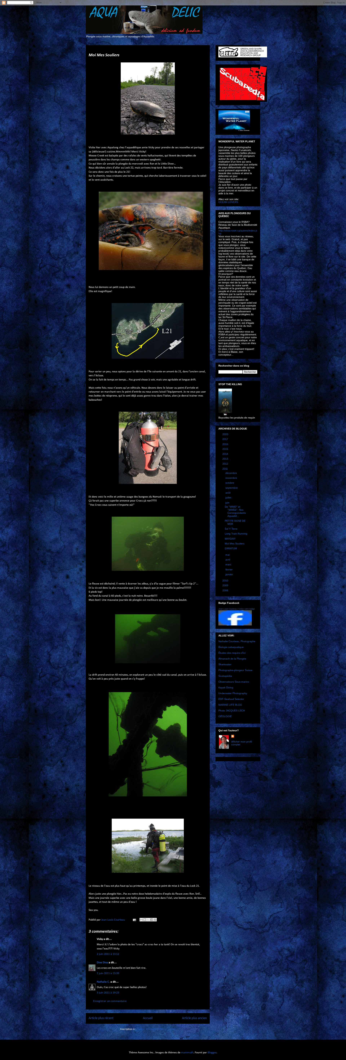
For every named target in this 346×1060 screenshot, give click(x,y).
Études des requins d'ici (231, 652)
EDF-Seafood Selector (231, 699)
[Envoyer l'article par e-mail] (134, 919)
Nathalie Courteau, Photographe (236, 641)
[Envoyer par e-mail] (141, 919)
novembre (231, 477)
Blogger (212, 1052)
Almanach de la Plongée (232, 658)
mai (227, 554)
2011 (225, 468)
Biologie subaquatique (231, 647)
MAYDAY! (230, 538)
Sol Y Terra (231, 528)
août (228, 492)
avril (228, 559)
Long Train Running (236, 533)
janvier (229, 574)
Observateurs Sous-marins (233, 681)
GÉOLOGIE (225, 716)
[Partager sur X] (148, 919)
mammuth (187, 1052)
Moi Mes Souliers (234, 543)
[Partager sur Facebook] (151, 919)
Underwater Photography (232, 693)
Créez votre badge (246, 609)
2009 (225, 585)
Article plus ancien (194, 1018)
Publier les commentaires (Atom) (156, 1029)
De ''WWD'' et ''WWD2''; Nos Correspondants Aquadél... (235, 511)
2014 (225, 453)
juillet (228, 497)
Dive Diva (102, 962)
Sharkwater (224, 664)
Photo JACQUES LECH (231, 710)
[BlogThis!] (145, 919)
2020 (225, 434)
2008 (225, 590)
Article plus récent (101, 1018)
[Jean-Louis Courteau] (235, 624)
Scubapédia (225, 675)
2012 (225, 463)
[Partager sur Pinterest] (155, 919)
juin (227, 502)
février (229, 569)
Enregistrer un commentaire (110, 1001)
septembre (231, 487)
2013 (225, 458)
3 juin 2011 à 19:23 (108, 992)
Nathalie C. (103, 981)
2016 (225, 444)
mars (228, 564)
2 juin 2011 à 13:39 (108, 973)
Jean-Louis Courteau (227, 609)
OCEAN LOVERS (228, 202)
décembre (231, 473)
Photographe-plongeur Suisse (235, 670)
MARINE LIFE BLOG (230, 704)
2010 (225, 580)
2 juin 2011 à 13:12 (108, 954)
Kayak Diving (225, 687)
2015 (225, 449)
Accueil (148, 1018)
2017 (225, 439)
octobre (230, 482)
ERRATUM (231, 548)
